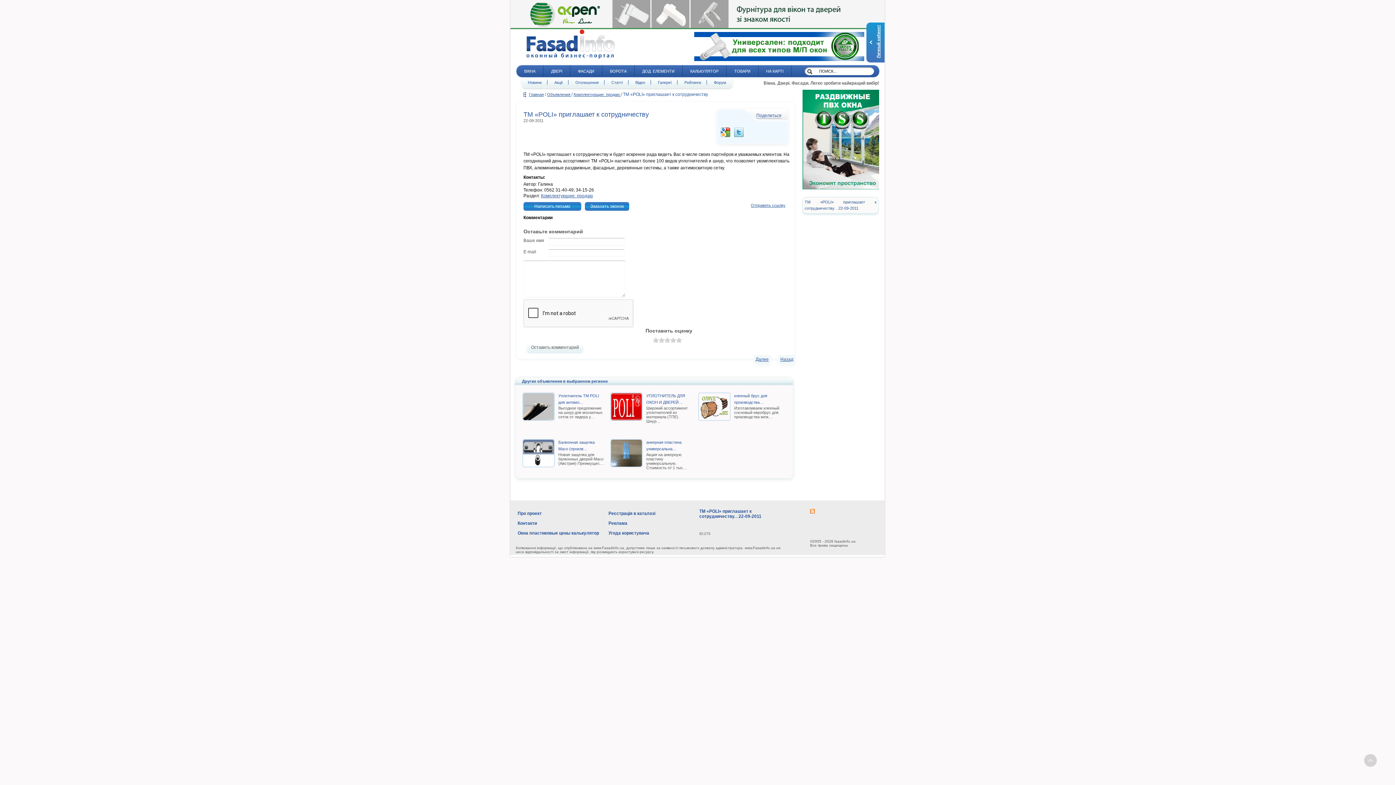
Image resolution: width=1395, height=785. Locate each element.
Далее (762, 359)
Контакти (527, 523)
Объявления (559, 94)
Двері (556, 71)
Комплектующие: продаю (597, 94)
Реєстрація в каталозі (631, 513)
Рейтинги (692, 82)
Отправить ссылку (768, 205)
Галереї (665, 82)
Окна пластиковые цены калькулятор (558, 533)
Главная (536, 94)
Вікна (529, 71)
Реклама (617, 523)
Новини (535, 82)
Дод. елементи (658, 71)
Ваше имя (533, 240)
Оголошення (587, 82)
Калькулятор (704, 71)
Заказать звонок (607, 206)
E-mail (529, 251)
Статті (617, 82)
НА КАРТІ (775, 71)
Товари (742, 71)
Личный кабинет (878, 41)
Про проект (530, 513)
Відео (640, 82)
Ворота (618, 71)
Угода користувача (628, 533)
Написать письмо (552, 206)
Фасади (586, 71)
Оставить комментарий (555, 347)
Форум (720, 82)
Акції (558, 82)
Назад (786, 359)
